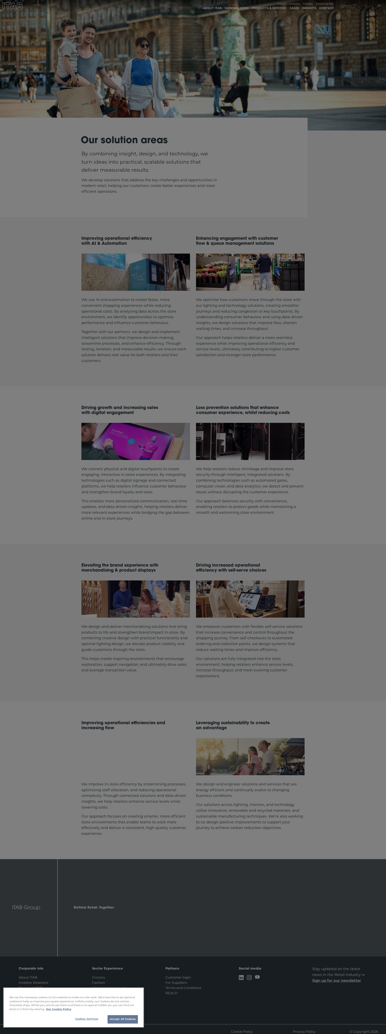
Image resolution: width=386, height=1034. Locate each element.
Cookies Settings (86, 1019)
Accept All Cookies (123, 1019)
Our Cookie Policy (58, 1009)
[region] (73, 1007)
